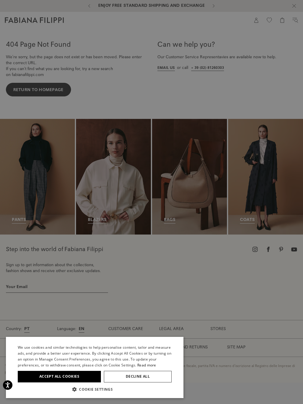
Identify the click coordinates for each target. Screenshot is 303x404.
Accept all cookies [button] (59, 376)
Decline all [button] (138, 376)
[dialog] (151, 202)
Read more (146, 365)
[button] (95, 389)
